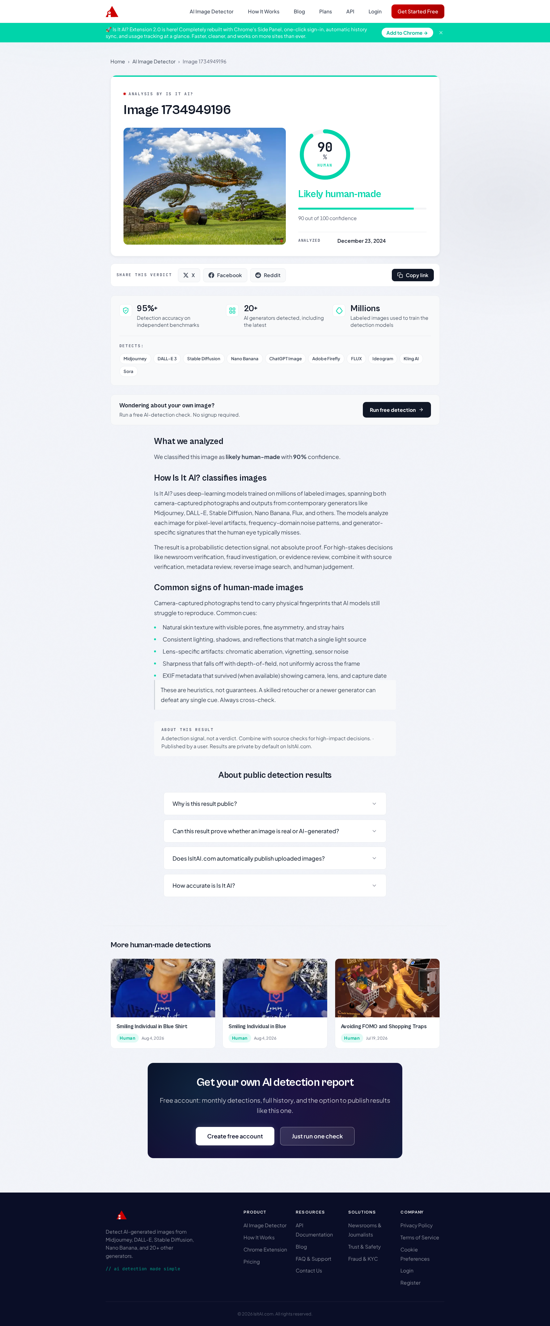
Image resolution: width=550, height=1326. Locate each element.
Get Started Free (418, 11)
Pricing (251, 1261)
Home (117, 61)
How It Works (263, 11)
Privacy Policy (416, 1225)
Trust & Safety (364, 1247)
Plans (325, 11)
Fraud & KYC (363, 1259)
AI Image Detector (212, 11)
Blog (299, 11)
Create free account (235, 1136)
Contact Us (309, 1270)
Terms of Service (419, 1237)
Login (375, 11)
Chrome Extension (265, 1249)
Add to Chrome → (407, 33)
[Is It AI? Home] (112, 11)
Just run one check (317, 1136)
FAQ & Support (313, 1259)
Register (410, 1282)
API (350, 11)
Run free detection (393, 410)
